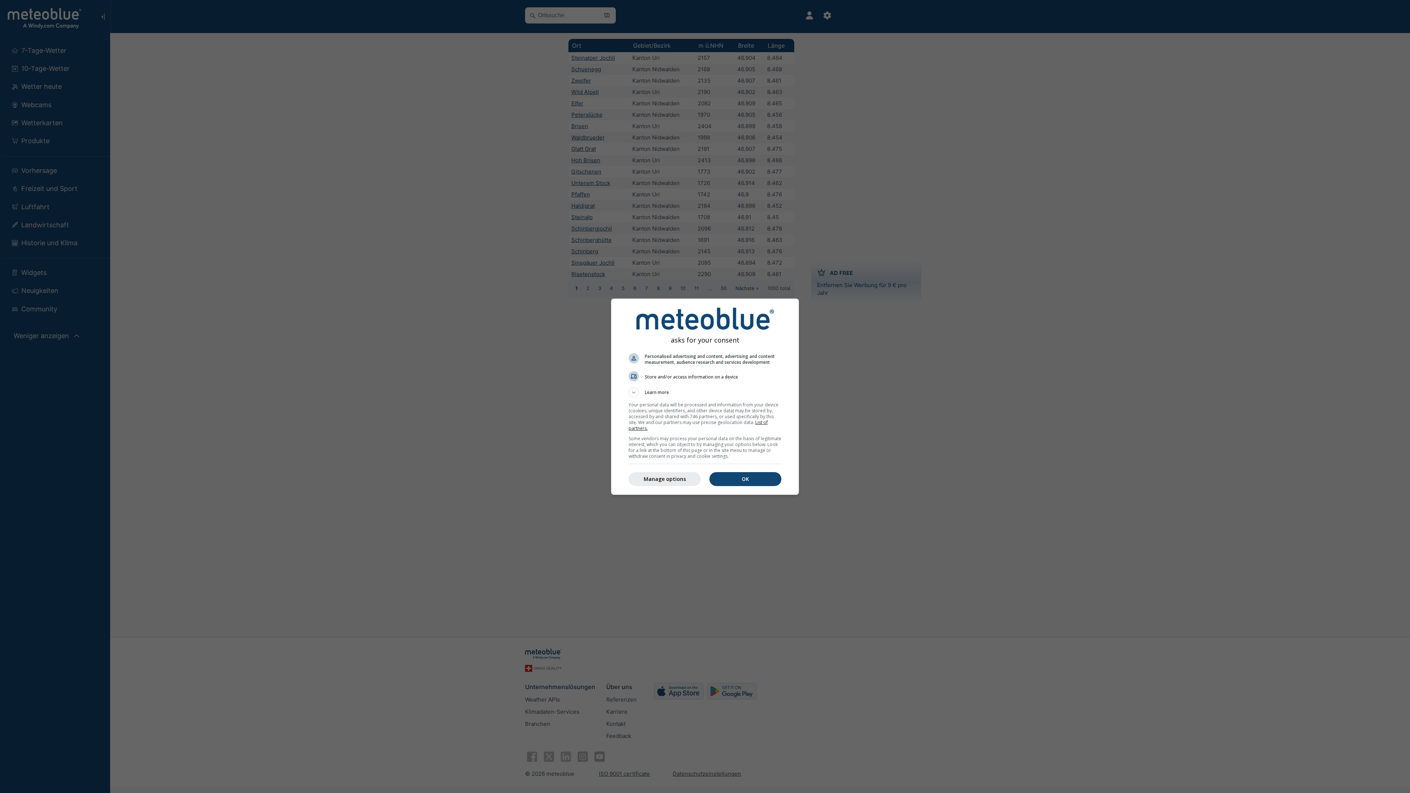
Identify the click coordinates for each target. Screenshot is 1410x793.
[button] (705, 392)
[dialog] (705, 396)
